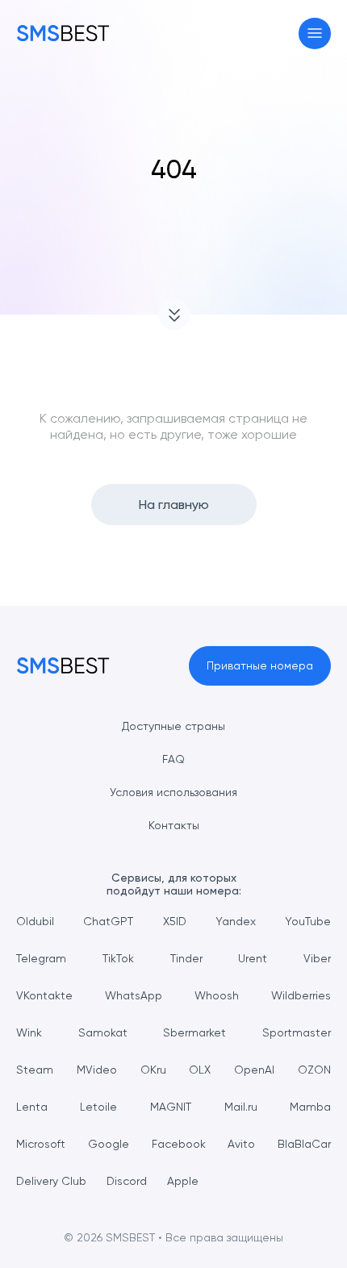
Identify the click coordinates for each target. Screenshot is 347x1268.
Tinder (186, 958)
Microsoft (40, 1143)
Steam (34, 1069)
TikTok (118, 958)
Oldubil (35, 921)
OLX (200, 1069)
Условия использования (173, 792)
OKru (153, 1069)
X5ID (174, 921)
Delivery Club (51, 1180)
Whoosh (216, 995)
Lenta (32, 1106)
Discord (127, 1180)
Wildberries (301, 995)
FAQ (173, 759)
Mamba (310, 1106)
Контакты (173, 825)
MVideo (97, 1069)
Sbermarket (194, 1032)
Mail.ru (240, 1106)
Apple (183, 1180)
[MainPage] (63, 33)
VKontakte (44, 995)
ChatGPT (108, 921)
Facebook (179, 1143)
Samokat (103, 1032)
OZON (314, 1069)
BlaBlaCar (304, 1143)
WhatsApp (133, 995)
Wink (29, 1032)
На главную (174, 504)
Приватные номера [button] (260, 665)
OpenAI (254, 1069)
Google (108, 1143)
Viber (317, 958)
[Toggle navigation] (315, 33)
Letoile (98, 1106)
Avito (241, 1143)
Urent (252, 958)
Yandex (235, 921)
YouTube (308, 921)
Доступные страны (173, 726)
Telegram (41, 958)
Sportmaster (296, 1032)
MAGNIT (170, 1106)
